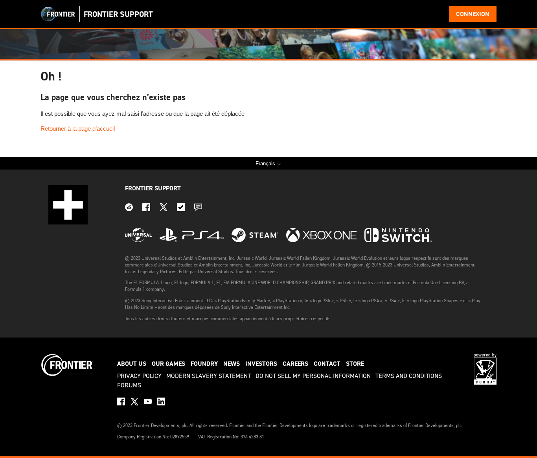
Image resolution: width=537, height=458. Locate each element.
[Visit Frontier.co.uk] (67, 375)
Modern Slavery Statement (208, 376)
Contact (327, 363)
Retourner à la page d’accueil (77, 128)
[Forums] (198, 209)
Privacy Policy (139, 376)
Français (266, 163)
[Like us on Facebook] (146, 209)
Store (355, 363)
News (231, 363)
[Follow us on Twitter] (163, 209)
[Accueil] (57, 14)
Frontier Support (153, 188)
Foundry (204, 363)
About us (131, 363)
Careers (295, 363)
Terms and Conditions (408, 376)
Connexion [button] (472, 14)
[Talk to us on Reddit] (129, 209)
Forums (129, 385)
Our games (168, 363)
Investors (261, 363)
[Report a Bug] (181, 209)
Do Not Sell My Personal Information (313, 376)
